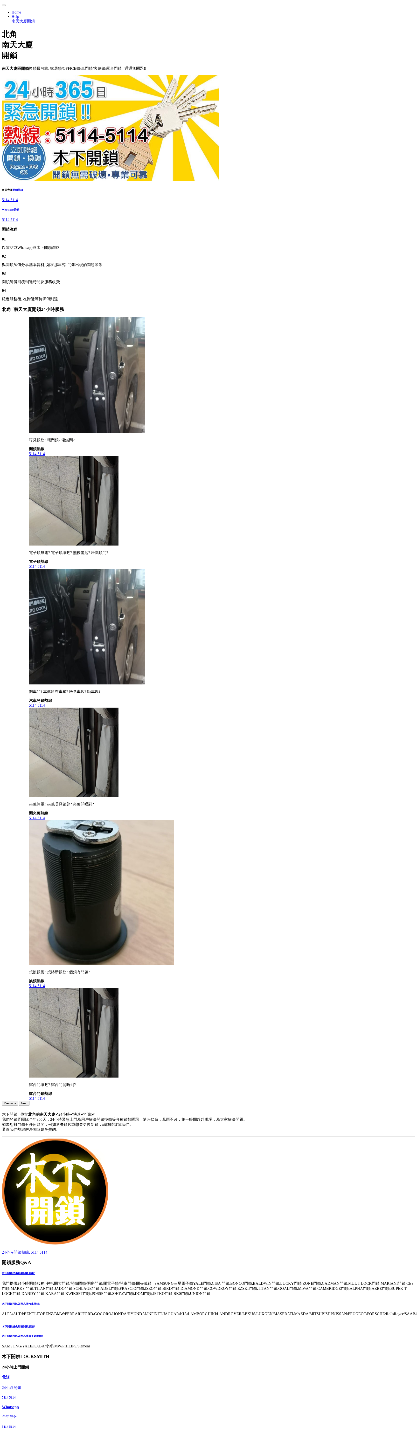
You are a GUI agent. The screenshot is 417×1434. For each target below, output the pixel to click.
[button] (208, 1273)
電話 (6, 1377)
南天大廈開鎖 (23, 21)
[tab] (208, 1273)
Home (16, 12)
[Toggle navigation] (4, 5)
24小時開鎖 (11, 1388)
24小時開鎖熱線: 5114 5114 (24, 1252)
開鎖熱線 (18, 189)
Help (15, 16)
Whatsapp (10, 1407)
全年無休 (9, 1416)
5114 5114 (10, 200)
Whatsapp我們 (10, 209)
